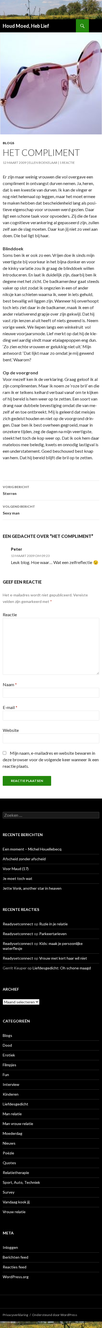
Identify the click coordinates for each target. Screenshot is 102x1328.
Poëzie (8, 1153)
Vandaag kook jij (16, 1202)
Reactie (10, 614)
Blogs (8, 143)
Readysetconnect (18, 924)
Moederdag (12, 1133)
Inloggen (10, 1247)
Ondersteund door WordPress (54, 1315)
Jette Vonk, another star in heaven (32, 888)
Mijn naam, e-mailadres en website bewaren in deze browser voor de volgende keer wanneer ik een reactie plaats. (51, 759)
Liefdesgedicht (15, 1104)
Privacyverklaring (15, 1315)
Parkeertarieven (53, 933)
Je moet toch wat (17, 878)
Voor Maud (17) (16, 868)
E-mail (10, 707)
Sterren (16, 490)
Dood (7, 1045)
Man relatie (12, 1113)
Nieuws (9, 1143)
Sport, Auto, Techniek (21, 1182)
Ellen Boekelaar (43, 163)
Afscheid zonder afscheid (24, 858)
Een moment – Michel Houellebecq (32, 849)
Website (11, 730)
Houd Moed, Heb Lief (26, 26)
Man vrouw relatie (18, 1123)
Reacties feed (14, 1267)
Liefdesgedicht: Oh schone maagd (62, 968)
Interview (11, 1084)
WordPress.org (16, 1276)
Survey (8, 1192)
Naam (10, 684)
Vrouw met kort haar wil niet (63, 958)
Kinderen (10, 1094)
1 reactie (67, 163)
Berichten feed (15, 1257)
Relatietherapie (16, 1172)
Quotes (9, 1162)
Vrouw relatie (14, 1211)
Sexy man (19, 509)
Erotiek (9, 1055)
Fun (6, 1074)
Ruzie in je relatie (53, 924)
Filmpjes (9, 1064)
